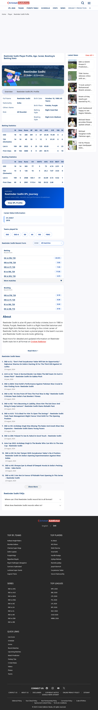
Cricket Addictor (38, 341)
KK (32, 234)
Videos (10, 667)
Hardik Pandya (56, 555)
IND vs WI (11, 615)
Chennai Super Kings (14, 548)
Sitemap (87, 693)
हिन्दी (54, 526)
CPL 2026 (54, 596)
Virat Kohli (54, 552)
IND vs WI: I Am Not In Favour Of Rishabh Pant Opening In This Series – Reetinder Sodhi (34, 476)
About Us (25, 693)
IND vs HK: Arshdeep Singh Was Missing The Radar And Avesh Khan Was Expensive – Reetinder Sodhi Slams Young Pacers (34, 427)
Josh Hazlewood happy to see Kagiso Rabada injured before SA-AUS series (85, 110)
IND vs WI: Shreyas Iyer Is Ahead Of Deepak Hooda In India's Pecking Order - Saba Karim (33, 466)
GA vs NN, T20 (10, 258)
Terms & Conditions (60, 703)
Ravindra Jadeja (56, 563)
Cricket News (12, 663)
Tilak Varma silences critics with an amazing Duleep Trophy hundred (85, 76)
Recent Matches (13, 648)
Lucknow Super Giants (14, 570)
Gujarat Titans (12, 574)
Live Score (11, 637)
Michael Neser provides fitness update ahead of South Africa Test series (85, 122)
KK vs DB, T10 (9, 309)
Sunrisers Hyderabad (14, 567)
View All (88, 55)
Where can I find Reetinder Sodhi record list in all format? (28, 499)
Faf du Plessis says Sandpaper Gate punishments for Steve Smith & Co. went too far (85, 145)
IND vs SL (11, 611)
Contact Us (12, 693)
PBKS (48, 234)
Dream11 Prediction (77, 8)
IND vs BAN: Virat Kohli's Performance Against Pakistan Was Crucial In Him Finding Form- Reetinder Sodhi (33, 385)
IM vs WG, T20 (10, 276)
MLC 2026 (54, 611)
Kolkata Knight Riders (14, 541)
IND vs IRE (11, 622)
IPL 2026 (11, 8)
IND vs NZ (11, 604)
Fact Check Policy (31, 701)
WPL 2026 (54, 589)
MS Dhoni (54, 544)
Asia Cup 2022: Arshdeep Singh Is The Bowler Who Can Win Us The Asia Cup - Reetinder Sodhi (33, 444)
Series (10, 644)
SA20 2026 (54, 615)
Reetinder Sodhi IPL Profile (28, 91)
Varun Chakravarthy (57, 574)
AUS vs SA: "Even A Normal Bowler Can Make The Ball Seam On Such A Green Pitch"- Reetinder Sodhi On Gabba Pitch (33, 375)
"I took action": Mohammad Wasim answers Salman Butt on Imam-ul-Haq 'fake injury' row (85, 87)
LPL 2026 (54, 604)
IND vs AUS (12, 593)
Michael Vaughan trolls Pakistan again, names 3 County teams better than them (85, 133)
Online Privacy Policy (71, 693)
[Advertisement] (49, 34)
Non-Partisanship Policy (49, 701)
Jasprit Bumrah (56, 567)
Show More (33, 487)
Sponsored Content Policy (42, 703)
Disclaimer (37, 693)
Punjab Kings (11, 555)
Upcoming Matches (14, 652)
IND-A (16, 234)
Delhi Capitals (12, 552)
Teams (21, 8)
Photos (10, 670)
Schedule (45, 8)
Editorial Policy (17, 701)
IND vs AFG (12, 589)
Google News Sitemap (50, 695)
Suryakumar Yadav (57, 570)
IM (25, 234)
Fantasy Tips (12, 659)
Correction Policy (66, 701)
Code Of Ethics (81, 701)
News (62, 8)
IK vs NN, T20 (9, 271)
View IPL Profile (15, 203)
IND (7, 234)
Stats (55, 8)
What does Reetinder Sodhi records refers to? (23, 505)
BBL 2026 (54, 593)
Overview (9, 91)
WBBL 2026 (55, 618)
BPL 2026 (54, 607)
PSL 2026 (54, 600)
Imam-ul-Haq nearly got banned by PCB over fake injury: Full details (85, 99)
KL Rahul (54, 541)
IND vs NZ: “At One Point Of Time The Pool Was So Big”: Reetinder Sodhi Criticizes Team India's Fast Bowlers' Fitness (34, 395)
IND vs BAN (12, 596)
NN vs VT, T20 (9, 267)
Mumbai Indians (12, 544)
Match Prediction (13, 655)
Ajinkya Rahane (56, 559)
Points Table (32, 8)
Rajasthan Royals (13, 559)
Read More (32, 351)
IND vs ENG (12, 600)
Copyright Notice (52, 693)
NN (39, 234)
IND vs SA (11, 607)
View (36, 243)
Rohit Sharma (55, 548)
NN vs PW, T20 (10, 262)
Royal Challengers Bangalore (17, 563)
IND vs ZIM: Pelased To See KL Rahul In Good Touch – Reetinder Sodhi (32, 436)
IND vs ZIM (11, 618)
